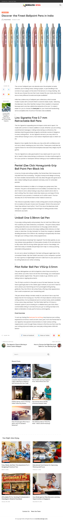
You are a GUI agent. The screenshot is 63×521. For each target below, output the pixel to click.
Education (5, 12)
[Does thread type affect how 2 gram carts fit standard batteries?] (21, 413)
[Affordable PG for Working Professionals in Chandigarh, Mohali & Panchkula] (16, 484)
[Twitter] (9, 90)
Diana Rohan (7, 19)
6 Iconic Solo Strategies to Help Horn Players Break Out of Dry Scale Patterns (6, 117)
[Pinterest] (4, 94)
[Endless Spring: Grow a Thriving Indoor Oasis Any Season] (21, 393)
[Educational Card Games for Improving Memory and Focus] (47, 452)
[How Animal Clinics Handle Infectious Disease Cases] (41, 393)
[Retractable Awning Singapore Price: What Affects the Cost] (41, 371)
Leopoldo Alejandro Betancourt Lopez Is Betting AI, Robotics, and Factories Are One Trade (21, 381)
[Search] (60, 5)
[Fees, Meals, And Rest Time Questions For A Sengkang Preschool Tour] (16, 452)
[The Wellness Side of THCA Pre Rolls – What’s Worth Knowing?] (41, 413)
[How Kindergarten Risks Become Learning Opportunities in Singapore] (47, 484)
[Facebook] (4, 90)
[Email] (9, 94)
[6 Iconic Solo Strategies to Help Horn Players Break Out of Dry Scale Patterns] (6, 107)
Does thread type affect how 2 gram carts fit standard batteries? (21, 423)
